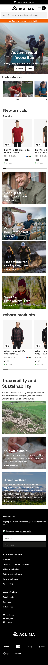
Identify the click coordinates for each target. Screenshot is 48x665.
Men (30, 68)
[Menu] (4, 8)
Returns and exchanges (12, 574)
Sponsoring (8, 584)
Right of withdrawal (11, 579)
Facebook (10, 615)
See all (6, 116)
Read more (9, 465)
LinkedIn (9, 622)
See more (9, 200)
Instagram (9, 618)
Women (19, 68)
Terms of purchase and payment (16, 564)
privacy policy (25, 531)
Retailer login (8, 597)
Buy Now (8, 236)
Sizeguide (7, 602)
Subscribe (9, 545)
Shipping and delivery (11, 569)
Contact (6, 559)
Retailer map (8, 607)
